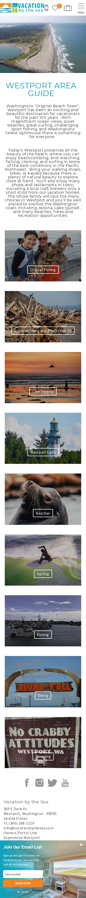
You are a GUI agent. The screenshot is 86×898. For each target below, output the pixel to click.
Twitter (52, 783)
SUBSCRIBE (23, 883)
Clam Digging (43, 391)
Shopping (43, 756)
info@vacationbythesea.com (29, 827)
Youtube (65, 783)
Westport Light (43, 452)
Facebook (27, 783)
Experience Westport (22, 837)
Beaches (43, 513)
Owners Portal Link (20, 832)
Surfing (43, 574)
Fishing (43, 634)
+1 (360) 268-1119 (19, 823)
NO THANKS (23, 892)
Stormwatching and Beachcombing (43, 330)
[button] (23, 847)
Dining (43, 695)
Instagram (39, 783)
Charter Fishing (43, 269)
